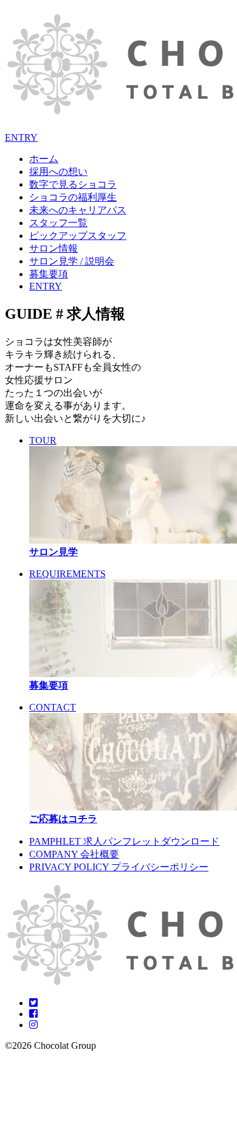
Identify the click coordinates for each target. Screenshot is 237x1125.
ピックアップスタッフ (77, 235)
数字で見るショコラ (73, 184)
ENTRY (21, 137)
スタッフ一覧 (58, 223)
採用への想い (58, 171)
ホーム (43, 159)
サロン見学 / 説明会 (71, 261)
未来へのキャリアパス (77, 210)
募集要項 (48, 274)
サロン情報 (53, 248)
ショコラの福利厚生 (73, 197)
